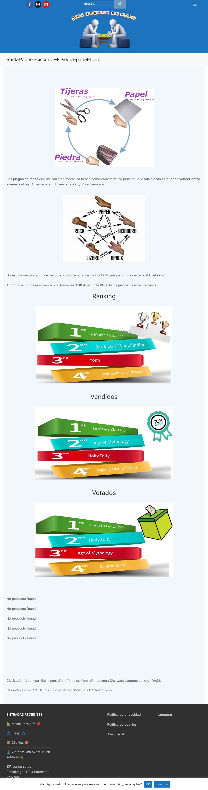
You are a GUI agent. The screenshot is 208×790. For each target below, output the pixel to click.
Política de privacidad (124, 714)
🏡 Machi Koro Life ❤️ (23, 724)
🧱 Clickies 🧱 (17, 742)
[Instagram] (38, 4)
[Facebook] (29, 4)
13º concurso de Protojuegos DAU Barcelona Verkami (27, 771)
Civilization (157, 275)
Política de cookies (121, 724)
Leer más (162, 784)
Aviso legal (115, 734)
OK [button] (148, 784)
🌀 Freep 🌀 (15, 733)
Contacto (165, 715)
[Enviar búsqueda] (120, 4)
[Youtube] (46, 4)
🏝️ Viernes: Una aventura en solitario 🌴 (28, 754)
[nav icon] (195, 4)
